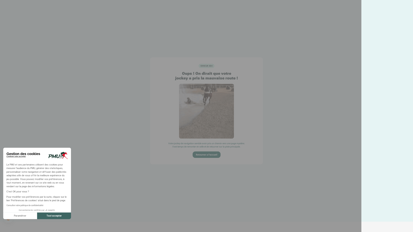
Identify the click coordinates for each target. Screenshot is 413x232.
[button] (8, 219)
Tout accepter (54, 215)
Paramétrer (20, 215)
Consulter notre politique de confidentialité (24, 205)
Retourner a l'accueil (206, 154)
